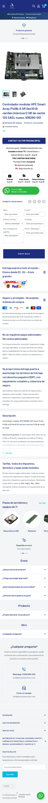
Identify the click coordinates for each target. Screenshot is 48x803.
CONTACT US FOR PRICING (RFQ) (24, 140)
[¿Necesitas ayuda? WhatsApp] (40, 795)
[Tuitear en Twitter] (39, 201)
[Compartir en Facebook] (30, 201)
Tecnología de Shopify (10, 798)
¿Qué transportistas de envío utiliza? (18, 587)
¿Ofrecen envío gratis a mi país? (16, 595)
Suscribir (10, 774)
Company (28, 219)
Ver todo (42, 503)
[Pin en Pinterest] (34, 201)
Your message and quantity (13, 230)
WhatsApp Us (32, 17)
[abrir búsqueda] (33, 6)
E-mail (28, 210)
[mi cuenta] (38, 6)
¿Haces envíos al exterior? (14, 569)
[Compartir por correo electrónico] (44, 201)
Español (6, 786)
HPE (4, 131)
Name (5, 210)
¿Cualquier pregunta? (12, 634)
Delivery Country (10, 219)
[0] (43, 6)
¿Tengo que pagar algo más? (15, 578)
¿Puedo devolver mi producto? (16, 614)
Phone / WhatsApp (32, 229)
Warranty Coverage (19, 17)
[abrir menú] (3, 6)
